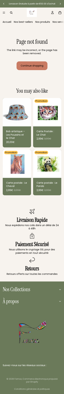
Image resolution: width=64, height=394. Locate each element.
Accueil (7, 22)
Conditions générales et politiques (32, 389)
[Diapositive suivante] (60, 4)
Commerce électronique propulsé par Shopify (40, 380)
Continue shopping (32, 65)
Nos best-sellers (23, 22)
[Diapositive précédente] (4, 4)
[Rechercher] (11, 12)
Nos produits (42, 22)
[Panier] (60, 12)
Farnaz (18, 378)
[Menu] (4, 13)
